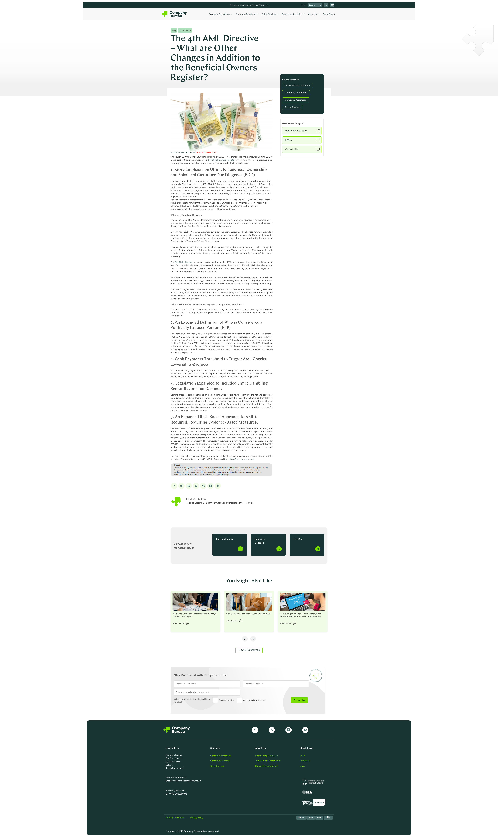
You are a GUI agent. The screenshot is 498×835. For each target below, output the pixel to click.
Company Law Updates (254, 700)
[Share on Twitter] (181, 486)
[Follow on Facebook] (255, 730)
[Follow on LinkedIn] (288, 730)
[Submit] (320, 5)
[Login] (326, 5)
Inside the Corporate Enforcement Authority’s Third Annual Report (194, 615)
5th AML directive (183, 262)
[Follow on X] (272, 730)
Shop (303, 5)
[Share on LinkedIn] (210, 486)
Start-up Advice (226, 700)
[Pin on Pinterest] (196, 486)
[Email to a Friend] (189, 486)
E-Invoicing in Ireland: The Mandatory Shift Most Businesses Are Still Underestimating (300, 615)
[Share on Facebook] (174, 486)
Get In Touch (329, 14)
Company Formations (219, 14)
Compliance (185, 30)
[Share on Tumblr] (218, 486)
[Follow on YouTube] (305, 730)
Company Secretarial (246, 14)
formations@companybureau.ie (239, 459)
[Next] (253, 639)
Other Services (269, 14)
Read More (178, 623)
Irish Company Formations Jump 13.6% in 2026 (248, 613)
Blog (174, 30)
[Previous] (245, 639)
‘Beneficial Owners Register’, (222, 160)
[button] (332, 5)
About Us (312, 14)
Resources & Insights (292, 14)
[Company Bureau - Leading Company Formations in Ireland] (174, 14)
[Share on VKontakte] (203, 486)
